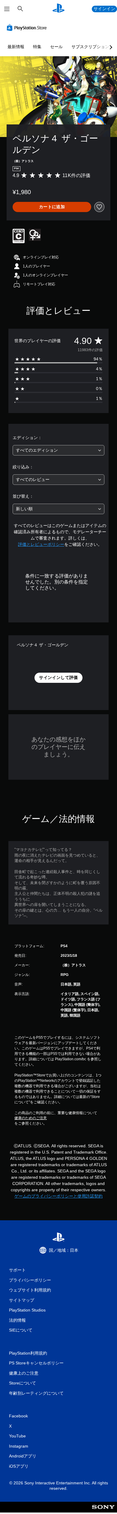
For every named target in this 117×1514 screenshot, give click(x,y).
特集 (37, 46)
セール (56, 46)
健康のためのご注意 (30, 1118)
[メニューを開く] (7, 9)
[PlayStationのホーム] (58, 9)
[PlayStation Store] (28, 27)
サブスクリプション (90, 46)
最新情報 (16, 46)
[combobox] (58, 450)
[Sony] (103, 1511)
